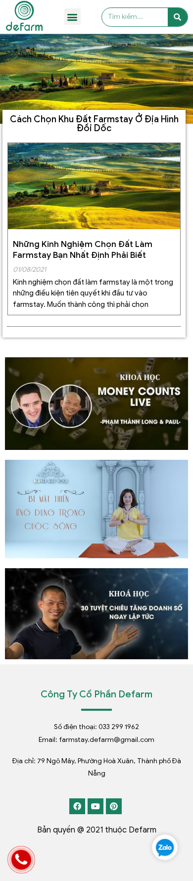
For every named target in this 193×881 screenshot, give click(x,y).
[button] (72, 16)
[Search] (178, 17)
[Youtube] (95, 806)
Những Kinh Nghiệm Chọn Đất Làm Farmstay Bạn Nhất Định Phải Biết (82, 249)
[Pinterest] (114, 806)
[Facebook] (77, 806)
